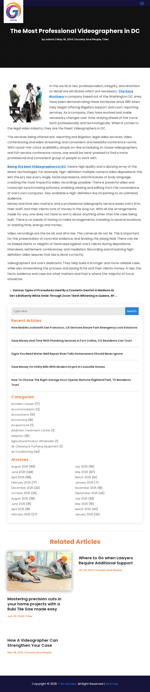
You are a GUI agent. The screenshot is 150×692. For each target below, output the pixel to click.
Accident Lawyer (22, 404)
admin (50, 39)
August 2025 (19, 499)
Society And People (88, 39)
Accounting (19, 420)
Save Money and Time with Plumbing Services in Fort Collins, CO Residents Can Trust (71, 341)
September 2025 (86, 493)
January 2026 (84, 482)
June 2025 (18, 504)
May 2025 (81, 504)
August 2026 (19, 466)
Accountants (20, 415)
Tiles (105, 39)
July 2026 (81, 466)
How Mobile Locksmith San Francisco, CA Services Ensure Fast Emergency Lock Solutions (74, 328)
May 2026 (81, 472)
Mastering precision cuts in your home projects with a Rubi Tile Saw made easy (34, 604)
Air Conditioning (22, 452)
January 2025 (84, 514)
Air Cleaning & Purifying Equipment (35, 446)
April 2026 (17, 477)
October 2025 (20, 493)
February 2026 (21, 482)
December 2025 (22, 488)
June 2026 (18, 472)
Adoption (17, 436)
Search (132, 311)
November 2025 (85, 488)
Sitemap (112, 684)
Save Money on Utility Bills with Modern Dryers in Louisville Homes (58, 367)
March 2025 (83, 509)
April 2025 (17, 509)
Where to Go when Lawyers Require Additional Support (106, 560)
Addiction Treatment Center (30, 430)
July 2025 (81, 499)
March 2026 (83, 477)
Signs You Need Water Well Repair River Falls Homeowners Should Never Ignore (67, 354)
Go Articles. (68, 684)
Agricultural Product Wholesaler (32, 441)
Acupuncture (20, 425)
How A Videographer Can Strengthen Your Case (32, 643)
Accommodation (23, 409)
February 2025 (20, 514)
